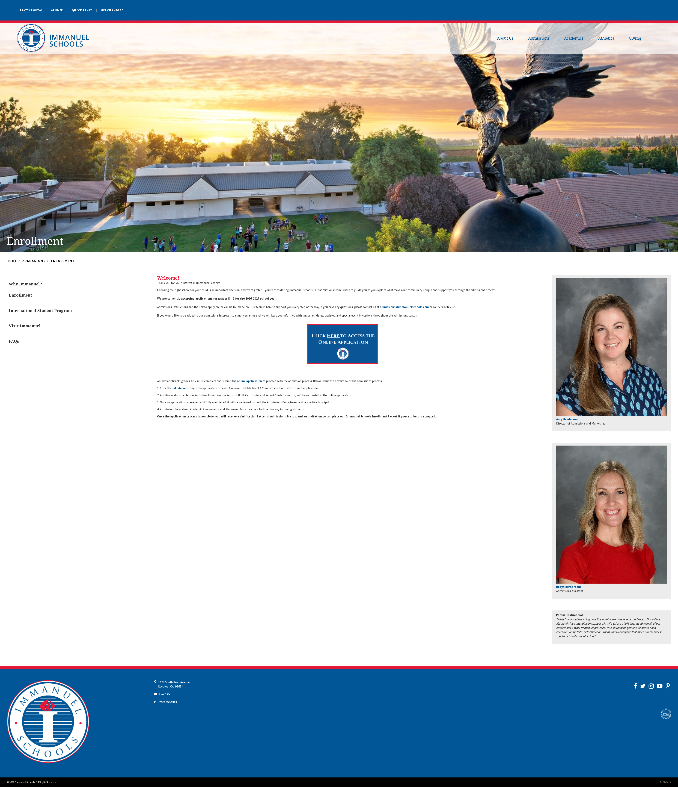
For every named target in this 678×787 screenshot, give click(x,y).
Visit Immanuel (25, 326)
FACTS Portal (31, 10)
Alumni (57, 10)
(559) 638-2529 (167, 702)
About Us (505, 38)
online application (249, 381)
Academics (573, 38)
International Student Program (40, 310)
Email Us (165, 694)
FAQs (14, 341)
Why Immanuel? (25, 284)
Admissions (538, 38)
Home (12, 261)
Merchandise (112, 10)
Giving (635, 38)
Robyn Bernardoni (568, 587)
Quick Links (82, 10)
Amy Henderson (567, 419)
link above (179, 388)
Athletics (606, 38)
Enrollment (63, 261)
